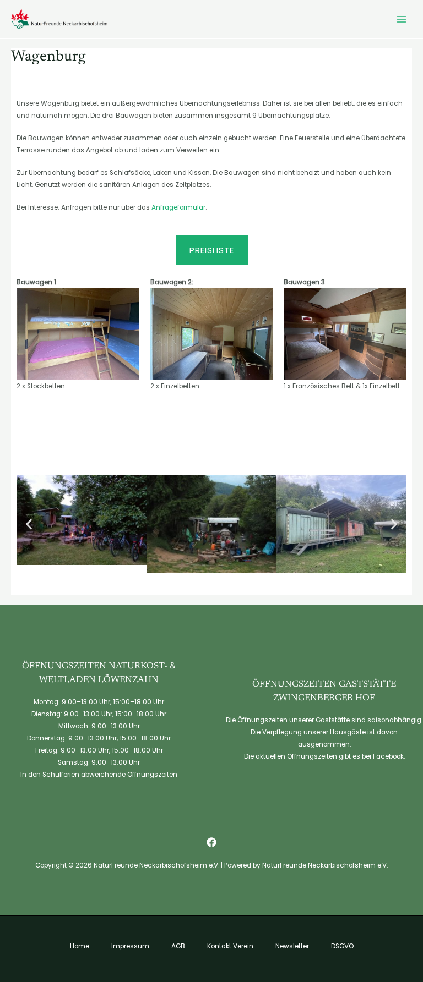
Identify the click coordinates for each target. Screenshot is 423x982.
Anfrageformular (178, 207)
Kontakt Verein (230, 946)
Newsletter (292, 946)
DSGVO (342, 946)
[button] (29, 524)
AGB (178, 946)
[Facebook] (211, 842)
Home (79, 946)
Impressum (130, 946)
